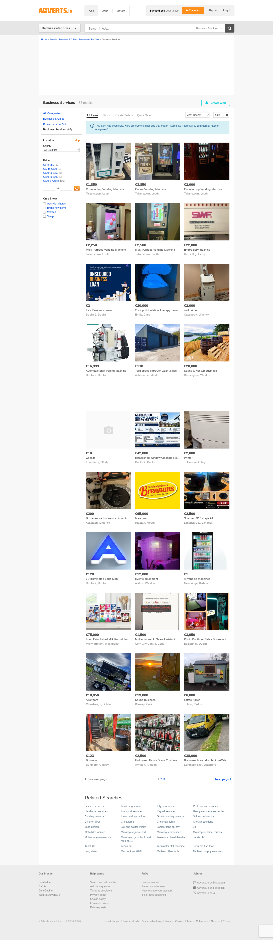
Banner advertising (151, 921)
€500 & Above (51, 180)
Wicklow (205, 375)
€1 (186, 574)
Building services (95, 816)
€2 (88, 306)
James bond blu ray (168, 826)
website (91, 457)
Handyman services (96, 811)
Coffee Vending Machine (150, 189)
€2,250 (91, 245)
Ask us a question (100, 886)
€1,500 (140, 635)
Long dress (91, 851)
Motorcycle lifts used (169, 832)
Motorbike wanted (95, 832)
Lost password (150, 882)
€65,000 (141, 514)
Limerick (203, 314)
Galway (104, 764)
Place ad (194, 10)
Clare (147, 314)
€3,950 (189, 635)
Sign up (213, 10)
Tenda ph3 (199, 837)
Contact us (228, 921)
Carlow (198, 704)
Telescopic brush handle (171, 837)
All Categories (52, 113)
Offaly (104, 462)
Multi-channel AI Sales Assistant (155, 639)
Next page (222, 779)
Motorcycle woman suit (98, 837)
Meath (154, 375)
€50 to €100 (50, 168)
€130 (139, 366)
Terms (190, 921)
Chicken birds (93, 821)
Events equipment (146, 578)
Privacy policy (98, 894)
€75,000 (92, 635)
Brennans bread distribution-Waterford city (210, 760)
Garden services (94, 806)
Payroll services (166, 811)
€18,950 (92, 695)
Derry (201, 254)
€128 (90, 574)
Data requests (98, 907)
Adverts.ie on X (206, 892)
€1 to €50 (48, 164)
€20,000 (141, 306)
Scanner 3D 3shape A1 (198, 518)
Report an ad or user (153, 886)
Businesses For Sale (55, 124)
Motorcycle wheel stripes (207, 832)
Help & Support (112, 921)
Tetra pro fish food (203, 846)
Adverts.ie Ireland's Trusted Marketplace (60, 10)
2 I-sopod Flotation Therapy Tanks (156, 310)
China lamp (127, 821)
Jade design (92, 826)
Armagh (152, 764)
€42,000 (141, 453)
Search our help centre (103, 882)
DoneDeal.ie (46, 890)
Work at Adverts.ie (49, 894)
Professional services (205, 806)
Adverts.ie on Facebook (211, 887)
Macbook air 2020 (131, 851)
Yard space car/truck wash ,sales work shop (162, 370)
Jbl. (195, 826)
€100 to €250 (50, 172)
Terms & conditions (101, 890)
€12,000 (141, 574)
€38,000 (190, 756)
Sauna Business (145, 699)
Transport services (131, 811)
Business (91, 760)
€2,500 (140, 245)
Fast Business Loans (99, 310)
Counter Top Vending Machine (105, 189)
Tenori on (126, 846)
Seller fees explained (154, 894)
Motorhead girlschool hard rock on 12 (136, 839)
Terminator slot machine (171, 846)
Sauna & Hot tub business (200, 370)
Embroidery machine (197, 249)
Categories (202, 921)
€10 (89, 453)
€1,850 (91, 185)
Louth (106, 193)
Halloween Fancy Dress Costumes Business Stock (167, 760)
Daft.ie (42, 886)
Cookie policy (98, 898)
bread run (141, 518)
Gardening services (132, 806)
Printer (188, 457)
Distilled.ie (45, 882)
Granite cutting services (170, 816)
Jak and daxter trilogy (133, 826)
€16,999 (92, 366)
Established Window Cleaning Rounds (159, 457)
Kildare (203, 583)
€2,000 (189, 185)
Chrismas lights (166, 821)
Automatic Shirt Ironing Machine (106, 370)
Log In (227, 10)
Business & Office (53, 118)
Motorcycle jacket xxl (133, 832)
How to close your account (157, 890)
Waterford (210, 764)
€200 (90, 514)
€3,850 (140, 185)
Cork (161, 643)
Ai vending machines (197, 578)
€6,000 (189, 695)
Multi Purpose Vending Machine (106, 249)
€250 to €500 (50, 176)
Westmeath (112, 643)
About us (215, 921)
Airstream (92, 699)
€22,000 (190, 245)
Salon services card (204, 816)
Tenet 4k (90, 846)
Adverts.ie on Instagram (211, 882)
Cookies (179, 921)
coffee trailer (192, 699)
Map (77, 140)
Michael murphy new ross (208, 851)
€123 (90, 756)
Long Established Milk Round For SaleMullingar (116, 639)
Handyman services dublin (208, 811)
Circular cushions (203, 821)
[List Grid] (219, 114)
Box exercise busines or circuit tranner (110, 518)
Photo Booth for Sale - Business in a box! (210, 639)
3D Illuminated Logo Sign (102, 578)
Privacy (169, 921)
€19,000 (141, 695)
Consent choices (100, 903)
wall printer (191, 310)
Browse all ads (131, 921)
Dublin (102, 314)
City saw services (167, 806)
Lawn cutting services (133, 816)
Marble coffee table (168, 851)
